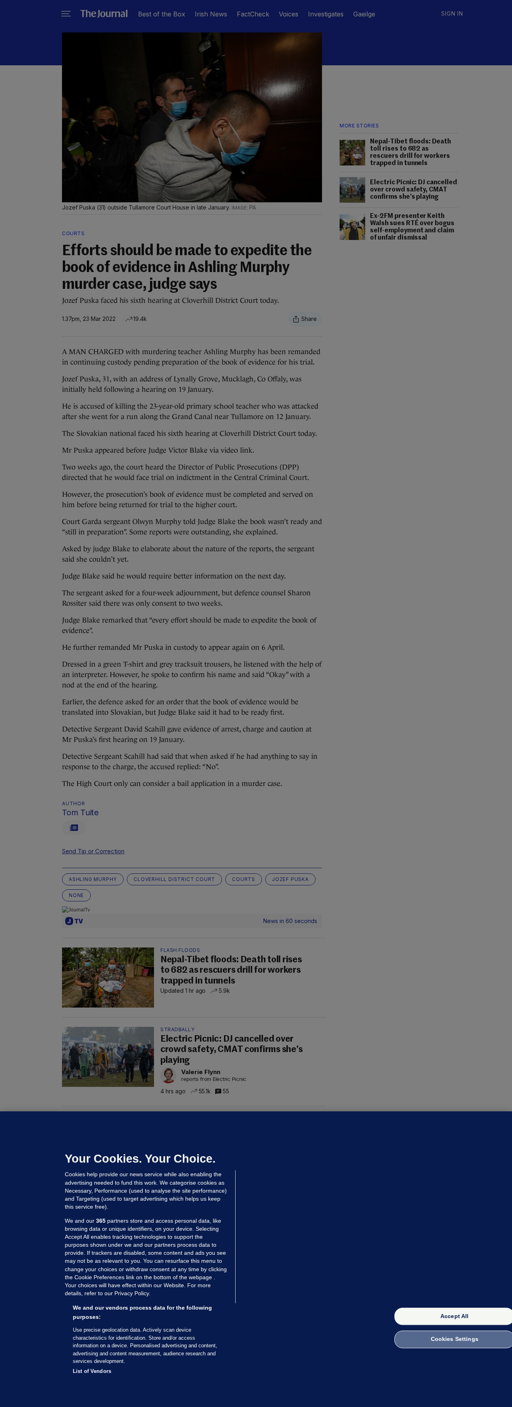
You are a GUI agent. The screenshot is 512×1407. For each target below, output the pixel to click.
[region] (256, 1259)
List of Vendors (92, 1371)
